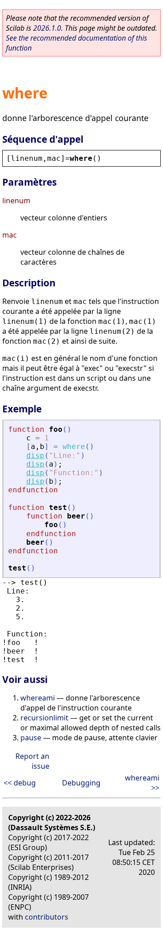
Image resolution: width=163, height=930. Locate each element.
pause (30, 738)
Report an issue (32, 761)
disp (35, 455)
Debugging (81, 783)
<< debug (20, 783)
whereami (37, 698)
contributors (46, 917)
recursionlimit (44, 718)
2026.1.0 (47, 28)
